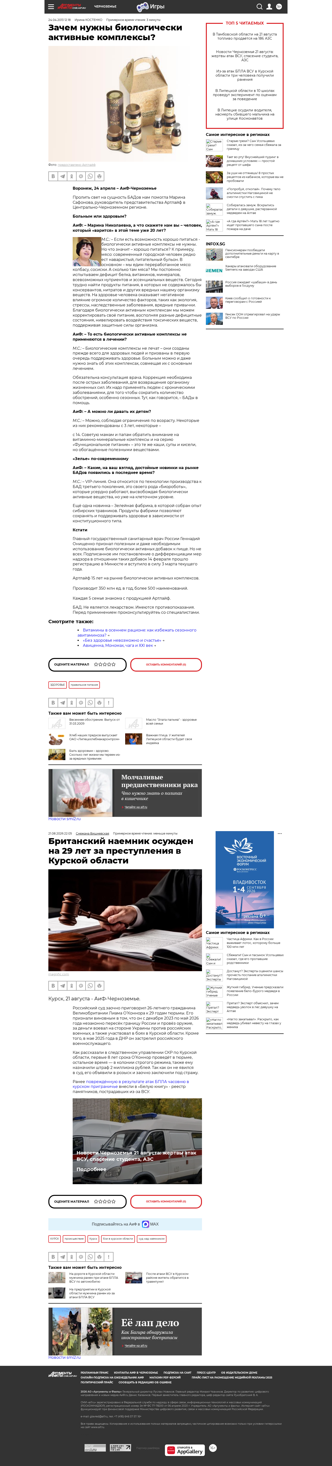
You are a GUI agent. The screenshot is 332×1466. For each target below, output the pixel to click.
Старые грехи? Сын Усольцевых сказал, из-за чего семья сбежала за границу (254, 145)
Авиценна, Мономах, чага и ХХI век (118, 645)
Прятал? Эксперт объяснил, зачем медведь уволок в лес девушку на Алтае (253, 1007)
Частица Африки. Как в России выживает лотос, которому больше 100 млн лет (253, 943)
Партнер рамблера (147, 1448)
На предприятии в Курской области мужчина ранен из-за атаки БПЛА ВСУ (92, 1293)
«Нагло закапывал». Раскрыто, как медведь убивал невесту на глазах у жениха (254, 1023)
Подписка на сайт (177, 1372)
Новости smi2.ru (64, 819)
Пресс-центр (206, 1372)
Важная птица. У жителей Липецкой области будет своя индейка (169, 739)
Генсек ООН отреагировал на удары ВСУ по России (252, 316)
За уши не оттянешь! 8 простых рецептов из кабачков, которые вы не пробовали (255, 177)
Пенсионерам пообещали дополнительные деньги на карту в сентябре (252, 254)
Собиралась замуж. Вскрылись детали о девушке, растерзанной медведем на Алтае (252, 209)
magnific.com (58, 974)
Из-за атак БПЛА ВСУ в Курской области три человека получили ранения (245, 75)
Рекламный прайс (94, 1372)
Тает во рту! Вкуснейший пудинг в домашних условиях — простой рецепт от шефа (253, 161)
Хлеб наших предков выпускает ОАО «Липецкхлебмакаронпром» (94, 737)
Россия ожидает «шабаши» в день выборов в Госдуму (251, 284)
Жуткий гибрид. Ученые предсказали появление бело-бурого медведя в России (255, 991)
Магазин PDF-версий (165, 1377)
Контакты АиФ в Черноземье (136, 1372)
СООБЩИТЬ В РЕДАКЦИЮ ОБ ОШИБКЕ (145, 1382)
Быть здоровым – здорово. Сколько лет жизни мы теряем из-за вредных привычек (95, 754)
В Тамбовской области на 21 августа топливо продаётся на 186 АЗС (245, 36)
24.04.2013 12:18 (59, 20)
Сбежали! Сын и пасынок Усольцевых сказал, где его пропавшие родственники (255, 959)
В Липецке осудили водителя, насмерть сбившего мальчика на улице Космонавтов (244, 114)
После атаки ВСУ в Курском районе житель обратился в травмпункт (167, 1277)
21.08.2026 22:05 (60, 833)
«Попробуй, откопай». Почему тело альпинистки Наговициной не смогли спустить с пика (253, 193)
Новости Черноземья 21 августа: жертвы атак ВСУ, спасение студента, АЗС (244, 56)
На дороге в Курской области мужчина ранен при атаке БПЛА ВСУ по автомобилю (93, 1277)
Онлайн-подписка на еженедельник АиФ (112, 1377)
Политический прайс (97, 1382)
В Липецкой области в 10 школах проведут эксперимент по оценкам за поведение (245, 95)
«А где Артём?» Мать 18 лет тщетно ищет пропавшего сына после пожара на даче (253, 225)
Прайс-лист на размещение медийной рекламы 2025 (232, 1377)
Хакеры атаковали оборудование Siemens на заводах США (250, 268)
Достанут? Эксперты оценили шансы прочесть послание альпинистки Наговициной (255, 975)
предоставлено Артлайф (77, 165)
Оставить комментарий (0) (166, 664)
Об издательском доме (239, 1372)
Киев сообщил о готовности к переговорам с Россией (248, 300)
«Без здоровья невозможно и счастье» (122, 640)
